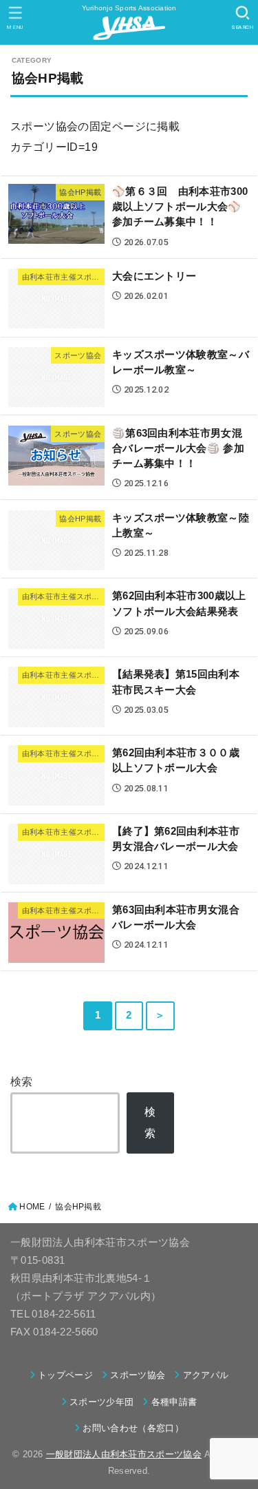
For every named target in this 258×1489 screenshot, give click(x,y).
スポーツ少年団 (101, 1402)
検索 (21, 1081)
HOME (32, 1206)
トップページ (65, 1375)
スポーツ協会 (137, 1375)
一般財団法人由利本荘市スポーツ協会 (124, 1454)
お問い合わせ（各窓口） (133, 1428)
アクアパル (205, 1375)
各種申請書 (174, 1402)
